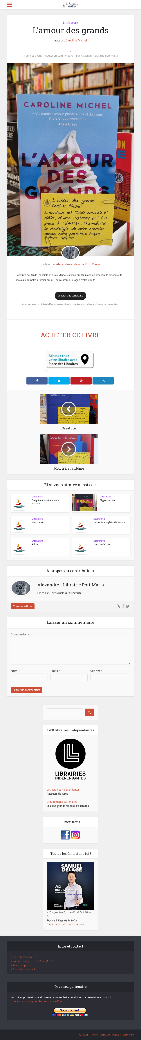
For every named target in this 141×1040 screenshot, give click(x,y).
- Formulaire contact (23, 969)
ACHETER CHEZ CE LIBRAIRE (70, 296)
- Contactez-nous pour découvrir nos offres (36, 1001)
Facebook (83, 1034)
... (70, 51)
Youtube (116, 1034)
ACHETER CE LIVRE (71, 335)
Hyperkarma (107, 500)
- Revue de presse (21, 965)
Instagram (128, 1034)
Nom (15, 671)
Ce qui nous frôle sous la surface (45, 502)
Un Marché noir (102, 544)
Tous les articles (22, 606)
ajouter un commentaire (58, 55)
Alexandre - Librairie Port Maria (99, 55)
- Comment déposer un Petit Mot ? (31, 961)
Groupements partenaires (62, 801)
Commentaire (20, 634)
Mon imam (38, 522)
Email (55, 671)
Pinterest (105, 1034)
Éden (35, 544)
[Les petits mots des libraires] (70, 4)
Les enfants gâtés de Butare (109, 522)
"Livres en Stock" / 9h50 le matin (66, 924)
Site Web (96, 671)
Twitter (94, 1034)
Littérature (70, 23)
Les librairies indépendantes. (63, 789)
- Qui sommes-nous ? (23, 957)
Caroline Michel (76, 40)
